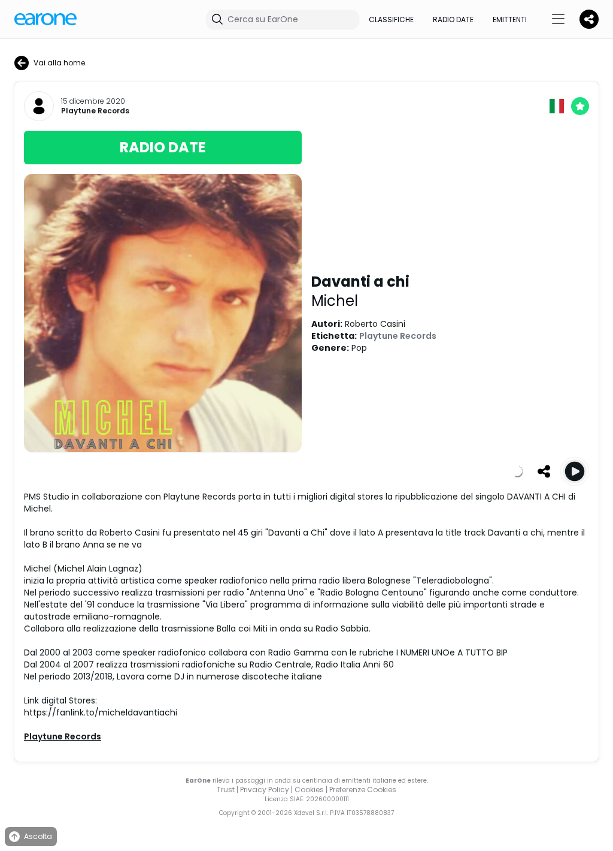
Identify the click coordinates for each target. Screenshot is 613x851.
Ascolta (38, 836)
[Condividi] (543, 471)
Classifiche (391, 19)
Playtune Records (95, 111)
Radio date (453, 19)
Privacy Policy (264, 789)
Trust (226, 789)
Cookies (309, 789)
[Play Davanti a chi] (575, 471)
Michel (334, 301)
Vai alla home (59, 63)
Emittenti (510, 19)
